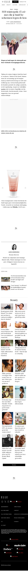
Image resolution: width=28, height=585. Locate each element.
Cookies (16, 521)
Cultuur (15, 4)
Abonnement (4, 506)
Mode (3, 4)
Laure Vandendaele (15, 21)
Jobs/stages (17, 506)
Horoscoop (22, 4)
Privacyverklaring (19, 517)
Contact (16, 510)
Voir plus (14, 465)
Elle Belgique (5, 510)
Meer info (12, 533)
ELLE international (6, 514)
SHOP (15, 1)
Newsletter (22, 1)
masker (3, 89)
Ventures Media (5, 517)
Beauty (9, 4)
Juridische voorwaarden (21, 514)
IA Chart (3, 525)
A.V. (2, 521)
